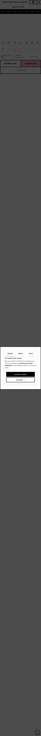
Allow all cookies (21, 374)
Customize (19, 380)
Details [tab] (20, 353)
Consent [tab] (10, 353)
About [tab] (31, 353)
